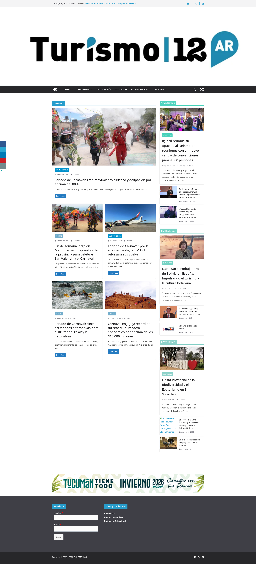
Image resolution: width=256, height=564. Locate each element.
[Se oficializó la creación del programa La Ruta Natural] (168, 444)
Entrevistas (121, 89)
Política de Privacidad (115, 521)
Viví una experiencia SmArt (188, 327)
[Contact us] (3, 166)
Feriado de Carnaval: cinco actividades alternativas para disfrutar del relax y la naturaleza (77, 329)
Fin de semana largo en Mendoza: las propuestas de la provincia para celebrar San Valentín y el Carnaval (76, 252)
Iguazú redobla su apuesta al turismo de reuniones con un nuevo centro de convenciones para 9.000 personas (180, 150)
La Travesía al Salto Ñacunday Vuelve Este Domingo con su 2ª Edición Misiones (189, 423)
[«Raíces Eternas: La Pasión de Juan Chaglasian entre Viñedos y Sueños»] (168, 215)
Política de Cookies (113, 517)
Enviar (58, 537)
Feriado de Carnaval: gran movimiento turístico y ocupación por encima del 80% (103, 182)
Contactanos (159, 89)
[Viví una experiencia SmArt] (168, 329)
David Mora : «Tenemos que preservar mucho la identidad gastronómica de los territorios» (190, 193)
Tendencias (167, 135)
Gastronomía (104, 89)
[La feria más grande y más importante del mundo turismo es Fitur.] (168, 313)
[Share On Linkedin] (3, 155)
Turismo (67, 89)
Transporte (84, 89)
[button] (72, 89)
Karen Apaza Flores (186, 165)
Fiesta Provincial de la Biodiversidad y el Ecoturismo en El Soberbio (178, 387)
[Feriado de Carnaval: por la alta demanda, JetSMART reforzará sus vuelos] (130, 218)
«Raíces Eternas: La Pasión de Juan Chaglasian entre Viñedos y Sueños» (187, 213)
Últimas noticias (139, 89)
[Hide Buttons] (1, 170)
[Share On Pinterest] (3, 161)
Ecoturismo (167, 374)
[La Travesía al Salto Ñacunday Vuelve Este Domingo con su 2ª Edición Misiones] (168, 426)
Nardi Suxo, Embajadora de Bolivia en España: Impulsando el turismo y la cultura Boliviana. (180, 275)
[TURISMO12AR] (128, 14)
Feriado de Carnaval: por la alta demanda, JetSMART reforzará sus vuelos (128, 250)
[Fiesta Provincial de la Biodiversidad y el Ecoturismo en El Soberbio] (182, 358)
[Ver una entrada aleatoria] (202, 89)
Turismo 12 (77, 175)
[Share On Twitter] (3, 149)
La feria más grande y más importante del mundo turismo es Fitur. (190, 311)
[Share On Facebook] (3, 144)
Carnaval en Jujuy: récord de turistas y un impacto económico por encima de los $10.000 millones (130, 329)
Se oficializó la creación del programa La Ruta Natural (189, 442)
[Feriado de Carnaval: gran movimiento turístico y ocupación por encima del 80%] (104, 137)
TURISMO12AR (80, 557)
